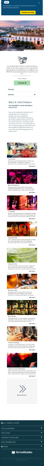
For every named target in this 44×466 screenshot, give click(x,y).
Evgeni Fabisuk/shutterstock (36, 50)
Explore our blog (28, 12)
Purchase (21, 83)
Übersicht (11, 89)
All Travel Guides (11, 423)
